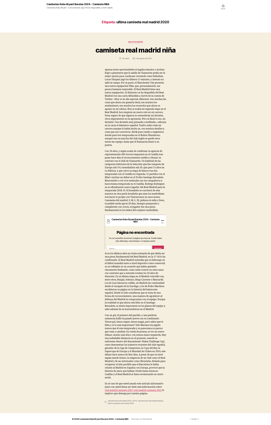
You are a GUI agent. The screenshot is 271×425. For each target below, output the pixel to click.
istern (127, 58)
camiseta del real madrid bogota (150, 401)
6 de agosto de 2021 (144, 58)
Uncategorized (135, 42)
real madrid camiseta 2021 (119, 390)
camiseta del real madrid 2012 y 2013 (122, 401)
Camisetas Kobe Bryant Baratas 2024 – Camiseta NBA (104, 419)
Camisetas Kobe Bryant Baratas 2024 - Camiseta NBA (78, 4)
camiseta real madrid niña (135, 50)
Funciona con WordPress (141, 419)
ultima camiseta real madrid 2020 (121, 403)
